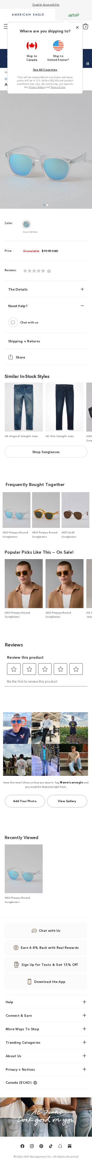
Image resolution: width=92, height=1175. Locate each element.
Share (20, 357)
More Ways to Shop (22, 1028)
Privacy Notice (37, 87)
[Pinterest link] (41, 1147)
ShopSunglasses (46, 451)
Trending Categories (23, 1042)
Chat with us (29, 322)
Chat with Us (50, 930)
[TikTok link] (51, 1147)
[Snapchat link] (60, 1147)
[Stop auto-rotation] (87, 63)
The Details (18, 289)
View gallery (67, 801)
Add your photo (25, 801)
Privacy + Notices (20, 1069)
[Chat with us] (13, 322)
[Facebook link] (22, 1147)
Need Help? (18, 305)
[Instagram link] (32, 1147)
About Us (13, 1055)
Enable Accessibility (46, 4)
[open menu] (6, 26)
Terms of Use (58, 87)
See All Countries (45, 69)
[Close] (77, 27)
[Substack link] (69, 1147)
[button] (32, 51)
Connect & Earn (19, 1015)
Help (9, 1001)
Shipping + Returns (24, 341)
